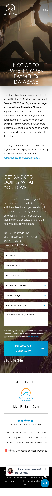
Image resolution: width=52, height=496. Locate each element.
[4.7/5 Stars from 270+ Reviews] (26, 422)
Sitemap (11, 438)
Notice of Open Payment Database (32, 443)
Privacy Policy (33, 337)
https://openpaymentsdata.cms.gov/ (22, 158)
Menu (45, 9)
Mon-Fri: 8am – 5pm (26, 406)
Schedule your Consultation (23, 348)
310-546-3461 (14, 360)
